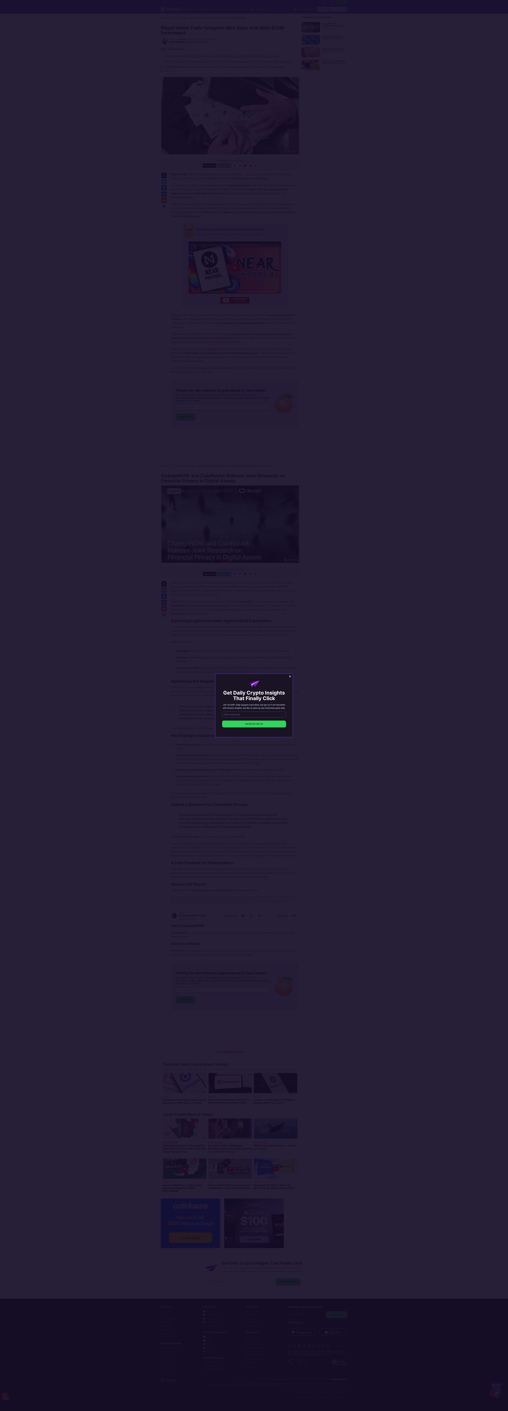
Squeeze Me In (254, 724)
